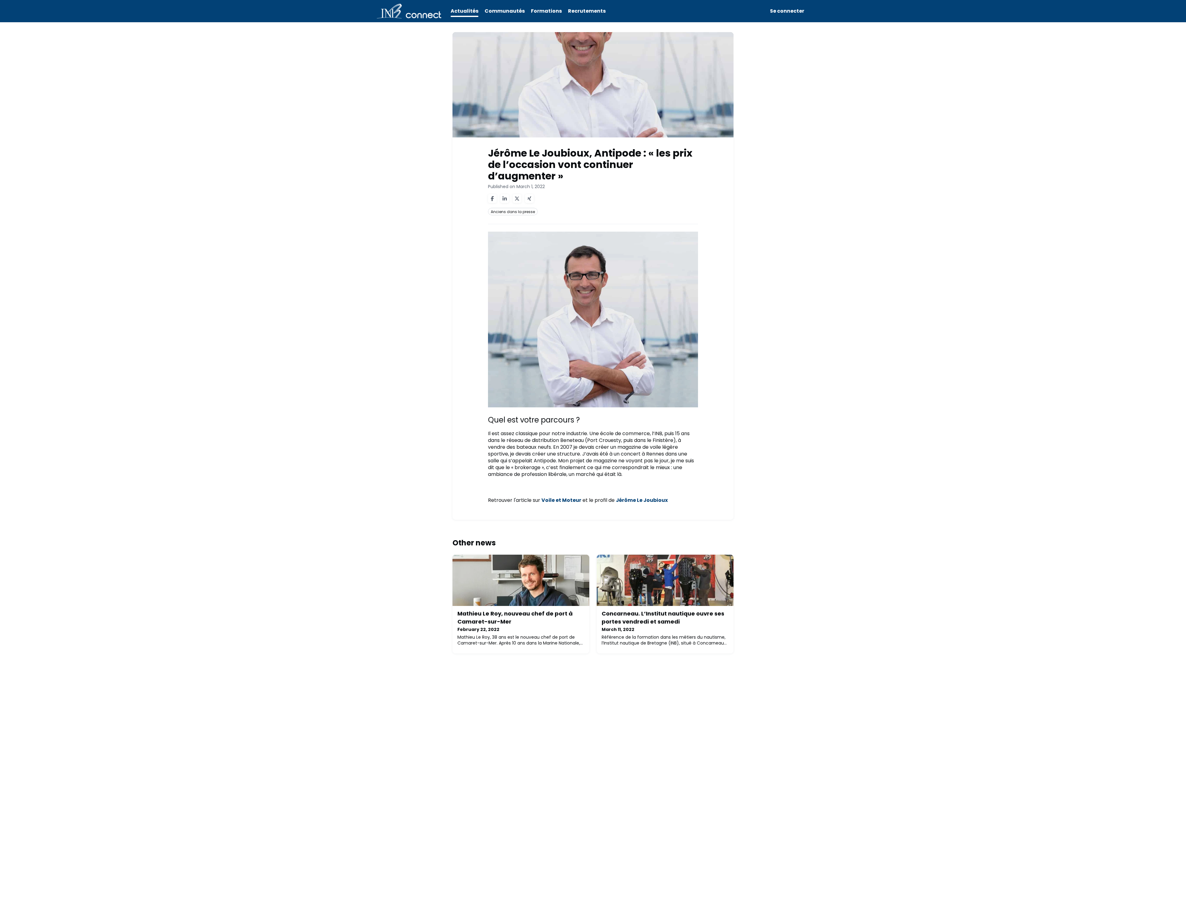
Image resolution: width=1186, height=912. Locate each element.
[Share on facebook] (492, 198)
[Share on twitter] (517, 198)
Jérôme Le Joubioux (642, 500)
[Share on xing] (529, 198)
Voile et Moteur (561, 500)
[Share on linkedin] (504, 198)
